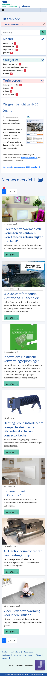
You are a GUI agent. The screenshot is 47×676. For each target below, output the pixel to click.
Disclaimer (6, 655)
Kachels (7, 73)
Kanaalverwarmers (11, 64)
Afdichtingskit (10, 94)
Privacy (39, 655)
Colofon (5, 652)
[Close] (43, 24)
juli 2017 (7, 52)
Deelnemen (28, 652)
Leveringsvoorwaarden (23, 655)
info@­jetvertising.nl (29, 157)
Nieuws (25, 6)
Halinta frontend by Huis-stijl (34, 674)
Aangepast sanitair (12, 85)
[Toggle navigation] (43, 10)
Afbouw (7, 91)
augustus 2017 (10, 49)
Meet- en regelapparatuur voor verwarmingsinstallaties (15, 68)
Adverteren (15, 652)
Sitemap (5, 658)
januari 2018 (9, 43)
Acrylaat (7, 88)
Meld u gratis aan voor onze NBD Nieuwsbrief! (21, 167)
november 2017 (10, 46)
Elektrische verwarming (13, 24)
